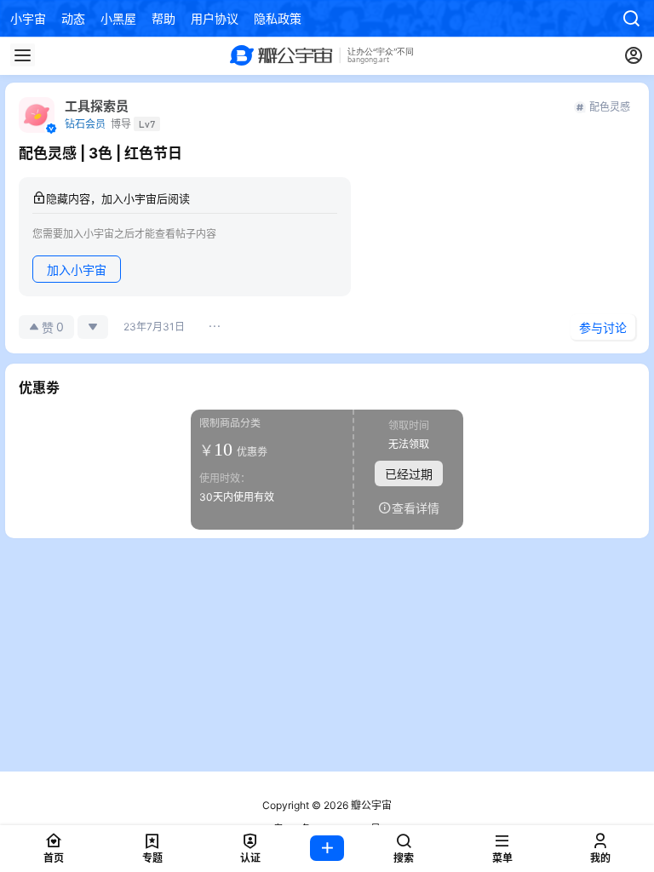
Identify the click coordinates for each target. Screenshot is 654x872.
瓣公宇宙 (370, 805)
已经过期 (409, 473)
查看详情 (415, 507)
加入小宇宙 (76, 269)
